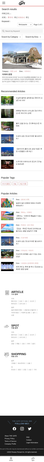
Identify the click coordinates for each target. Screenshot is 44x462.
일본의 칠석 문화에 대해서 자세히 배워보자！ (28, 204)
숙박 (28, 343)
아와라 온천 (7, 74)
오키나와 (22, 304)
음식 (34, 312)
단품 (28, 363)
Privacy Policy (10, 438)
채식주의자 (21, 363)
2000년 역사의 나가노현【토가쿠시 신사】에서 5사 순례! (29, 112)
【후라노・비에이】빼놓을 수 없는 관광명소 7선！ (29, 217)
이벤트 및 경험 (25, 312)
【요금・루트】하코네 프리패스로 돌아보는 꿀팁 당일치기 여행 (28, 230)
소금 (30, 369)
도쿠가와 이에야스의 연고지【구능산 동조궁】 (29, 163)
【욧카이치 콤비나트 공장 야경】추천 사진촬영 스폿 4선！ (29, 150)
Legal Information (32, 442)
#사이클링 (6, 184)
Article (11, 460)
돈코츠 (13, 369)
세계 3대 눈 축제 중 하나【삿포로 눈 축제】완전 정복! (29, 268)
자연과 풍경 (15, 312)
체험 (18, 343)
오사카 (32, 301)
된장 (19, 369)
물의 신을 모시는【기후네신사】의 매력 (29, 124)
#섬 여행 (23, 184)
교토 (26, 301)
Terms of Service (10, 441)
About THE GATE (11, 436)
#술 (15, 184)
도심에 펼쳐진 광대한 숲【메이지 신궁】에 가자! (29, 99)
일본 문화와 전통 (16, 310)
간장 (24, 369)
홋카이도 (14, 301)
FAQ (27, 437)
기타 (35, 369)
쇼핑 (12, 315)
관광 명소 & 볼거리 (30, 310)
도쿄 (20, 301)
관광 (12, 343)
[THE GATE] (22, 3)
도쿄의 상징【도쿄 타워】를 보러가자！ (29, 137)
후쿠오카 (14, 304)
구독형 (13, 363)
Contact (29, 440)
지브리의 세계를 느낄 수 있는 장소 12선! (28, 255)
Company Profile (10, 444)
